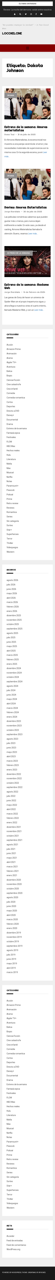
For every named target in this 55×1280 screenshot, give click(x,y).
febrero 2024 (13, 712)
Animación (12, 353)
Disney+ (10, 415)
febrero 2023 (13, 765)
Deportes (11, 406)
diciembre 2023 (14, 721)
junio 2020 (11, 906)
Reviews (10, 508)
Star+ (9, 530)
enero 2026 (12, 611)
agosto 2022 (12, 792)
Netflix (9, 477)
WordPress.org (13, 1249)
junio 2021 (11, 853)
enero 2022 (12, 822)
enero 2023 (12, 769)
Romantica (12, 512)
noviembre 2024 (14, 673)
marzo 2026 (12, 602)
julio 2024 (11, 690)
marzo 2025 (12, 655)
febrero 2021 (13, 871)
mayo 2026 (12, 593)
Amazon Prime (14, 349)
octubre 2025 (13, 624)
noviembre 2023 (14, 725)
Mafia (9, 464)
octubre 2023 (13, 730)
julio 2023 (11, 743)
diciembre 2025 (14, 615)
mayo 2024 (12, 699)
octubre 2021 (13, 836)
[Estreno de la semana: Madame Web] (27, 261)
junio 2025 (11, 642)
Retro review (12, 503)
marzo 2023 (12, 761)
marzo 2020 (12, 919)
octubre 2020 (13, 888)
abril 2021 (11, 862)
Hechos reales (13, 450)
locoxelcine (12, 33)
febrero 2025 (13, 659)
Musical (10, 472)
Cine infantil (12, 389)
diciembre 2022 (14, 774)
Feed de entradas (15, 1240)
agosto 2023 (12, 739)
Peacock (11, 490)
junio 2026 (11, 589)
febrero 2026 (13, 606)
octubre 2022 (13, 783)
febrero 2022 (13, 818)
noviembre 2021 (14, 831)
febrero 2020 (13, 924)
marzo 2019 (12, 972)
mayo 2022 (12, 805)
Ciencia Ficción (13, 380)
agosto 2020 (12, 897)
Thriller (10, 543)
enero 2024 (12, 717)
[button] (14, 14)
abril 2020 (11, 915)
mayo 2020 (12, 910)
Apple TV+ (11, 362)
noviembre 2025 (14, 620)
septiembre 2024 (14, 681)
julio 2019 (11, 955)
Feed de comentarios (16, 1245)
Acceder (10, 1236)
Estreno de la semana (18, 253)
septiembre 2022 (14, 787)
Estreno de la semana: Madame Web (26, 286)
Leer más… (33, 233)
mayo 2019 (12, 963)
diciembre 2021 (14, 827)
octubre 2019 (13, 941)
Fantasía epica (13, 433)
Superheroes (13, 534)
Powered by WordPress (11, 1272)
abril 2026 (11, 598)
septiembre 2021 (14, 840)
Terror (9, 538)
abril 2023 (11, 756)
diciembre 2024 (14, 668)
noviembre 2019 (14, 937)
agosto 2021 (12, 844)
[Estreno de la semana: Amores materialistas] (27, 103)
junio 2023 (11, 747)
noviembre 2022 (14, 778)
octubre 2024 (13, 677)
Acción (10, 345)
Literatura (11, 459)
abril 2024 (11, 703)
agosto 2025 (12, 633)
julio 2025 (11, 637)
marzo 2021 (12, 866)
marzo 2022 (12, 814)
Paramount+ (12, 486)
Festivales (11, 437)
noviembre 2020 (14, 884)
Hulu (9, 455)
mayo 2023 (12, 752)
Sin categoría (13, 521)
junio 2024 (11, 695)
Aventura (11, 367)
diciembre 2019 (14, 932)
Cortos (10, 402)
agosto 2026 (12, 580)
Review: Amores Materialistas (25, 207)
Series (9, 516)
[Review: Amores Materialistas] (27, 184)
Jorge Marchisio (12, 211)
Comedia (11, 393)
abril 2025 (11, 651)
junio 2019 (11, 959)
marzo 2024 (12, 708)
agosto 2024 (12, 686)
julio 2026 (11, 584)
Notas (9, 481)
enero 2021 (12, 875)
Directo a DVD (13, 411)
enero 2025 (12, 664)
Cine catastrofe (14, 384)
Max (9, 468)
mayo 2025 (12, 646)
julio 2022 (11, 796)
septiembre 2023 (14, 734)
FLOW (9, 442)
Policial (10, 494)
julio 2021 (11, 849)
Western (10, 552)
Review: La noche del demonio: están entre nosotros (28, 9)
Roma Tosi (9, 134)
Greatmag (32, 1272)
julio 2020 (11, 902)
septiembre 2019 (14, 946)
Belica (9, 371)
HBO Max (11, 446)
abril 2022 (11, 809)
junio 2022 (11, 800)
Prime (9, 499)
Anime (10, 358)
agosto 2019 (12, 950)
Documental (12, 419)
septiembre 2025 (14, 628)
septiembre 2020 (14, 893)
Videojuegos (12, 547)
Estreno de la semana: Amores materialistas (25, 128)
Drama (10, 95)
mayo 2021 (12, 858)
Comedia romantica (16, 397)
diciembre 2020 (14, 880)
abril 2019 (11, 968)
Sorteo (10, 525)
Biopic (9, 375)
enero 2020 (12, 928)
